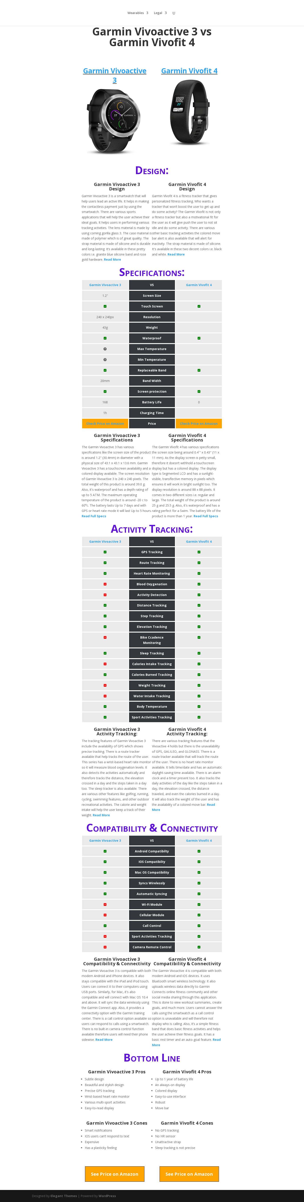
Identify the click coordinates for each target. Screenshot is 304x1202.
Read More (112, 259)
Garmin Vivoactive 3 (114, 75)
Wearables (136, 13)
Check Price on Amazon (105, 423)
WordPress (107, 1196)
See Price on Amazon (114, 1174)
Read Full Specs (94, 516)
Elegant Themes (64, 1196)
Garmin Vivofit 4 (189, 70)
